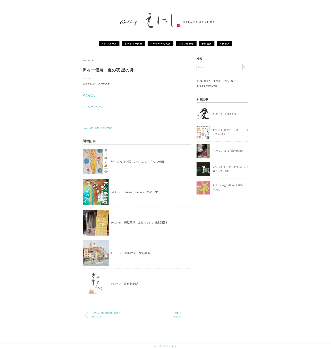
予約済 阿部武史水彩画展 (106, 315)
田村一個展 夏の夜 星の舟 (101, 128)
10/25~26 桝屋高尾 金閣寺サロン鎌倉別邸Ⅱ (139, 222)
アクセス (224, 43)
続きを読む (89, 95)
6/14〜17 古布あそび (124, 283)
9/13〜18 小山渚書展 (226, 114)
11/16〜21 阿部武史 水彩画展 (130, 253)
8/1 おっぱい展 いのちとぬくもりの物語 (137, 161)
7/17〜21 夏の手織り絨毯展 (228, 150)
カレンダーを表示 (93, 107)
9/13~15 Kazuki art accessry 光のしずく (136, 192)
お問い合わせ (186, 43)
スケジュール (109, 43)
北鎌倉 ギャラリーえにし (166, 346)
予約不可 (178, 315)
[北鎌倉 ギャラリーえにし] (165, 12)
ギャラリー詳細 (133, 43)
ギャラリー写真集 (160, 43)
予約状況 (207, 43)
